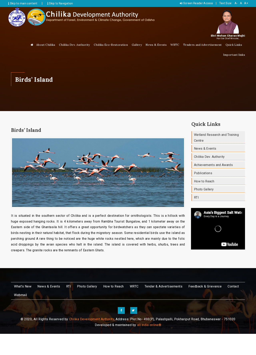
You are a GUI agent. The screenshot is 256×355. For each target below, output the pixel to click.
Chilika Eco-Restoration (111, 45)
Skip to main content (23, 3)
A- (236, 3)
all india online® (149, 325)
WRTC (174, 45)
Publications (203, 173)
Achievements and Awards (213, 165)
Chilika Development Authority (91, 319)
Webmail (20, 295)
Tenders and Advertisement (202, 45)
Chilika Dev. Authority (74, 45)
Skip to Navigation (60, 3)
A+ (246, 3)
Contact (233, 286)
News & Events (156, 45)
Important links (234, 55)
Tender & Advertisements (164, 286)
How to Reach (204, 181)
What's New (22, 286)
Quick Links (234, 45)
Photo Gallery (204, 189)
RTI (196, 197)
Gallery (137, 45)
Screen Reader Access (197, 3)
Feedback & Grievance (205, 286)
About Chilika (45, 45)
